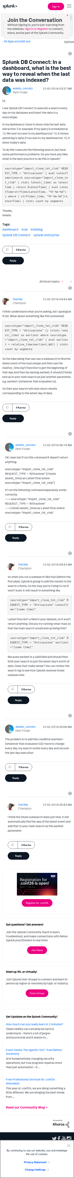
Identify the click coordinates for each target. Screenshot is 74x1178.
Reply (13, 260)
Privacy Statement (35, 1162)
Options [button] (68, 42)
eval (24, 229)
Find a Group (37, 993)
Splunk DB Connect (16, 235)
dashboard (10, 229)
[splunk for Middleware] (63, 281)
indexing (37, 229)
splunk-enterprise (46, 235)
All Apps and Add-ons (17, 41)
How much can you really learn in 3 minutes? (34, 1024)
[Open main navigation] (69, 6)
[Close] (68, 1145)
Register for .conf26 (37, 902)
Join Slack (37, 950)
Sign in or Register (36, 29)
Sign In (56, 6)
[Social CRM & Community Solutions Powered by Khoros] (61, 1123)
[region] (37, 1159)
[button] (69, 54)
